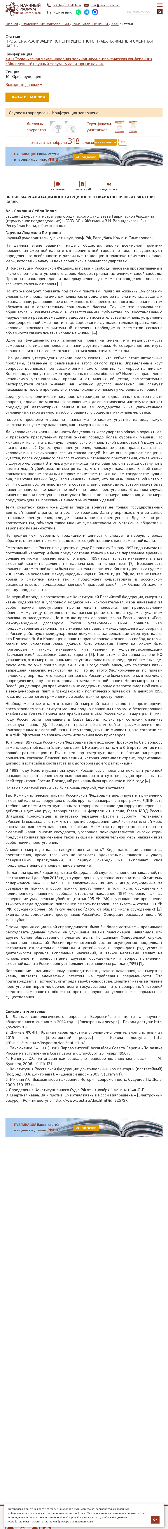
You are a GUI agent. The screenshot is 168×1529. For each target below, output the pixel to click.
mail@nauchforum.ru (105, 5)
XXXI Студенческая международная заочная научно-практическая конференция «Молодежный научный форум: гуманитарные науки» (78, 61)
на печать (58, 189)
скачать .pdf (82, 189)
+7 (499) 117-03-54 (67, 5)
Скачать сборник (27, 96)
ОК (155, 1519)
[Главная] (22, 9)
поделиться (108, 189)
